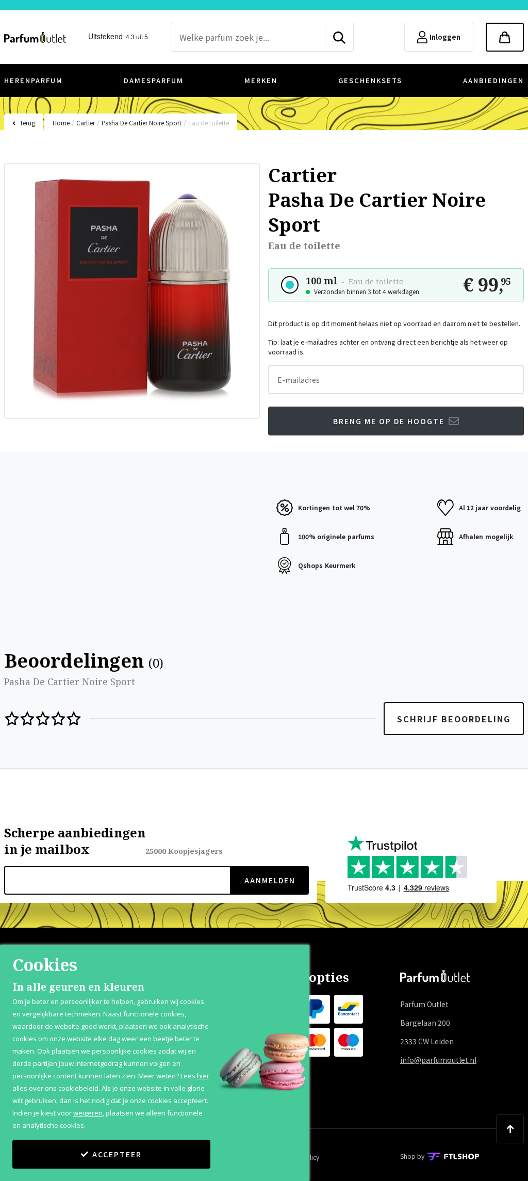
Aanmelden (269, 880)
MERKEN (260, 80)
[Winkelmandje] (505, 37)
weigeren (88, 1113)
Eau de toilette (208, 122)
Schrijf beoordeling (453, 719)
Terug (27, 122)
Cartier (85, 122)
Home (61, 122)
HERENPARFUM (33, 80)
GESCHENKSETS (370, 80)
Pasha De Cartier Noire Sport (142, 122)
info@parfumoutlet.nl (438, 1060)
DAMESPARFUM (154, 80)
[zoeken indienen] (339, 37)
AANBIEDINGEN (493, 80)
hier (203, 1075)
